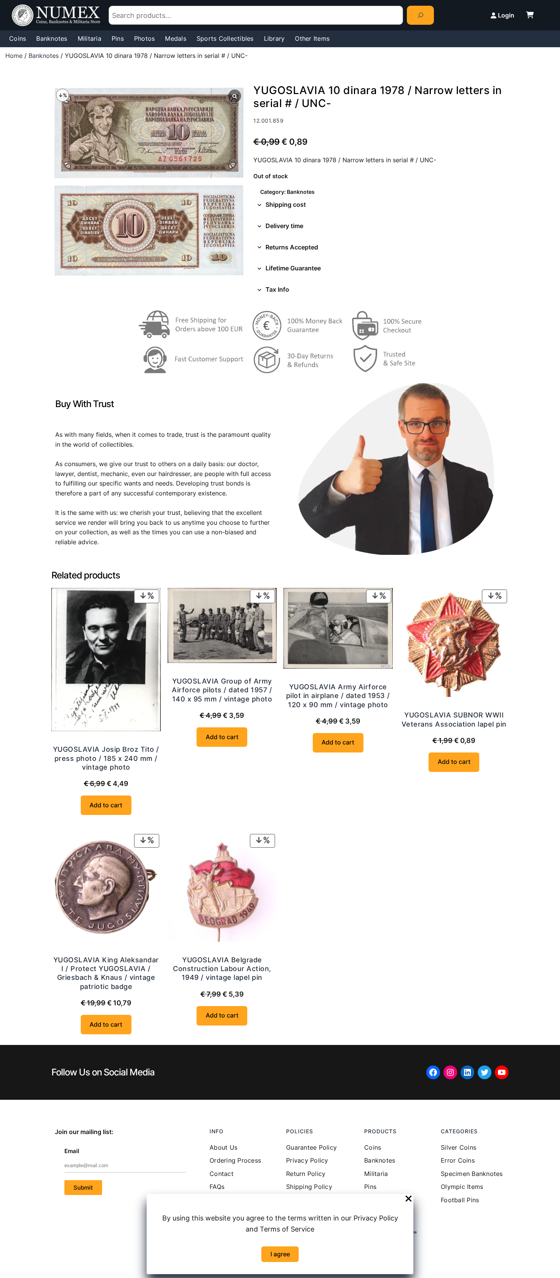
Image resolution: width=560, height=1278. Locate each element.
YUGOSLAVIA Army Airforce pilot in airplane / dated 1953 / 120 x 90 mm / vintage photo (338, 696)
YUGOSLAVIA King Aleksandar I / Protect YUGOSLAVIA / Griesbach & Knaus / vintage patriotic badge (106, 973)
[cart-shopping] (530, 15)
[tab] (381, 205)
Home (13, 55)
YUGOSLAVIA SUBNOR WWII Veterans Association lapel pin (454, 719)
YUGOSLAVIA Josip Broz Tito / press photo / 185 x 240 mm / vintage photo (106, 758)
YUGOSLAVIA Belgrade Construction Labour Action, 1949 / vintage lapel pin (222, 969)
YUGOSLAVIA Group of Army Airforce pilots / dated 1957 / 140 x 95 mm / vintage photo (222, 690)
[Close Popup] (408, 1199)
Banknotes (44, 55)
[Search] (420, 15)
